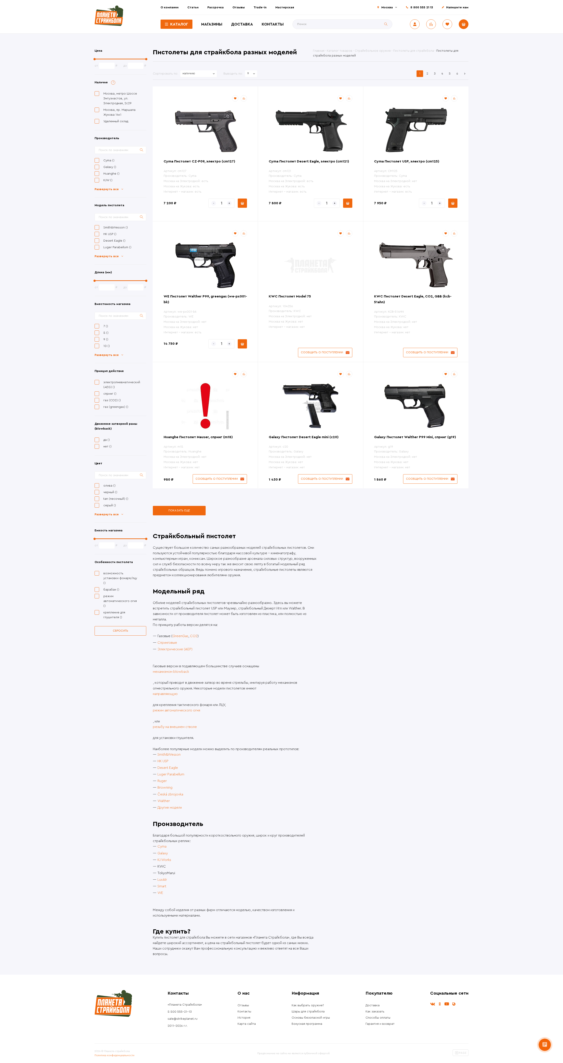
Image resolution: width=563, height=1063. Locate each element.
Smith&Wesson (169, 754)
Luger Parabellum (170, 774)
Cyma (161, 846)
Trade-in (260, 7)
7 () (105, 326)
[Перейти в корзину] (463, 24)
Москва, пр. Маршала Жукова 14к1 (119, 112)
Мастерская (284, 7)
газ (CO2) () (112, 400)
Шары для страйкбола (308, 1011)
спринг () (109, 393)
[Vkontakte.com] (432, 1004)
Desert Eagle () (114, 240)
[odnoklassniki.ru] (439, 1004)
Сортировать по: (165, 73)
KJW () (107, 180)
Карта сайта (247, 1023)
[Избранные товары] (447, 24)
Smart (161, 886)
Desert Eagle (167, 767)
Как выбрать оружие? (308, 1005)
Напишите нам (457, 7)
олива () (109, 485)
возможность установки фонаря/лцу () (120, 578)
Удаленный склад (115, 121)
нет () (107, 446)
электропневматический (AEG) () (121, 385)
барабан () (111, 589)
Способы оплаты (378, 1017)
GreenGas (180, 636)
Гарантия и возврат (380, 1023)
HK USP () (109, 234)
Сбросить (120, 630)
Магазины (211, 24)
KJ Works (164, 860)
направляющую (165, 694)
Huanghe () (111, 173)
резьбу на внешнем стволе (175, 727)
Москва (387, 7)
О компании (170, 7)
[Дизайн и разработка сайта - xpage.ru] (460, 1055)
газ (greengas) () (115, 406)
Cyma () (108, 160)
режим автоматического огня (176, 710)
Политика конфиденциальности (114, 1055)
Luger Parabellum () (117, 247)
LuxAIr (162, 879)
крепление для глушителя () (114, 615)
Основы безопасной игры (311, 1017)
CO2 (193, 636)
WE (160, 893)
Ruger (162, 781)
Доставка (242, 24)
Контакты (273, 24)
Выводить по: (233, 73)
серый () (109, 505)
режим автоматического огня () (120, 601)
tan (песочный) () (115, 498)
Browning (164, 787)
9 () (105, 339)
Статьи (193, 7)
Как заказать (375, 1011)
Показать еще (179, 510)
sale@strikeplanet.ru (182, 1018)
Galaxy (162, 853)
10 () (106, 346)
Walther (163, 801)
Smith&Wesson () (115, 227)
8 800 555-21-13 (180, 1011)
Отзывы (238, 7)
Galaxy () (109, 167)
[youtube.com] (446, 1004)
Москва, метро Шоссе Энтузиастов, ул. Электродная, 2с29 (120, 98)
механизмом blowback (171, 671)
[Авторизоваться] (415, 24)
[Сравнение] (431, 24)
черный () (110, 492)
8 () (105, 332)
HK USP (162, 761)
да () (106, 439)
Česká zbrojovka (170, 794)
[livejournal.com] (453, 1004)
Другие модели (169, 807)
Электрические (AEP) (174, 649)
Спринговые (167, 642)
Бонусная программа (307, 1023)
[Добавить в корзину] (242, 203)
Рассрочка (215, 7)
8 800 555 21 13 (421, 7)
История (244, 1017)
